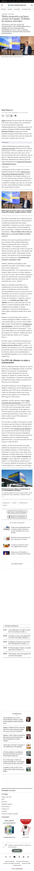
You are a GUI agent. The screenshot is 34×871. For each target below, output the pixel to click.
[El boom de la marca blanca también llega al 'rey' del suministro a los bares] (17, 478)
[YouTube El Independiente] (14, 857)
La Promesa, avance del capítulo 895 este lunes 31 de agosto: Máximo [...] (19, 636)
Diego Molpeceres (7, 110)
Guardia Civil (5, 809)
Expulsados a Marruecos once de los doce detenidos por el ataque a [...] (19, 642)
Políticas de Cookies (26, 863)
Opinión (3, 9)
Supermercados (23, 502)
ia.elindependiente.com (9, 837)
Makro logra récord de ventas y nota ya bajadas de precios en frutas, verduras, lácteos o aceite (17, 211)
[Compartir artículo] (3, 116)
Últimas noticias (11, 1)
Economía (17, 9)
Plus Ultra (4, 801)
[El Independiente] (17, 5)
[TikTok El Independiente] (28, 857)
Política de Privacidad (9, 861)
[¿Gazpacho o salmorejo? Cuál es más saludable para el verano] (6, 546)
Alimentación (6, 502)
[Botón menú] (2, 5)
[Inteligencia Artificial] (9, 834)
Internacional (26, 9)
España (10, 9)
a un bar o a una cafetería (22, 428)
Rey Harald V (19, 1)
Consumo (14, 502)
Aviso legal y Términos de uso (22, 861)
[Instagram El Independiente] (19, 857)
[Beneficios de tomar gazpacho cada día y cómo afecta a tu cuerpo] (6, 539)
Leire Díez (4, 811)
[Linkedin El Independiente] (23, 857)
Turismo (5, 505)
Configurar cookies (17, 865)
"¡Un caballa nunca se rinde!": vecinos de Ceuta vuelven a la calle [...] (19, 631)
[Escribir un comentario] (15, 116)
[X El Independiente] (6, 857)
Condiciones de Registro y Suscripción (11, 863)
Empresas (11, 14)
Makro (4, 120)
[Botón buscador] (32, 5)
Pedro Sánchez (5, 806)
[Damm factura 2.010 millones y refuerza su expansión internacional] (6, 553)
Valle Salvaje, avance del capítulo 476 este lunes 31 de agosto (19, 654)
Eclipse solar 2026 (6, 797)
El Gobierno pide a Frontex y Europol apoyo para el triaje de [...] (19, 648)
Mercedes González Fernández (10, 813)
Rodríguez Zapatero (7, 804)
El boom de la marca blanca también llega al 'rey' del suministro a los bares (16, 489)
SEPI (3, 799)
